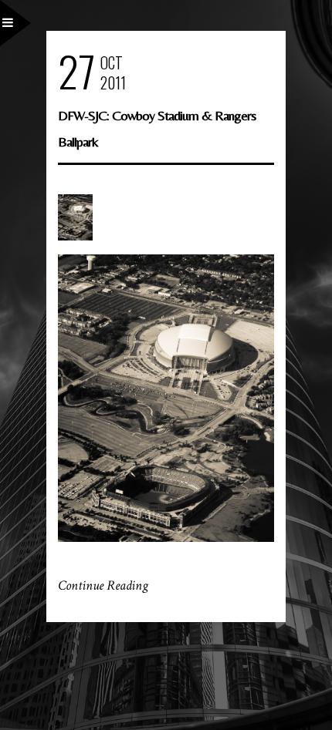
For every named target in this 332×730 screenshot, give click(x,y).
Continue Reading (103, 585)
